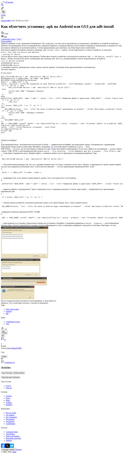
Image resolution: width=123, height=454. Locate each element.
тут (52, 147)
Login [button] (3, 15)
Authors (9, 402)
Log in (8, 386)
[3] (24, 285)
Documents (10, 419)
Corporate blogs (12, 432)
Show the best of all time (10, 377)
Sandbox (9, 405)
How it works (11, 413)
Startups (9, 440)
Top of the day (7, 373)
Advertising (10, 434)
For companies (11, 417)
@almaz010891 (16, 348)
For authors (10, 415)
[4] (17, 299)
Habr (14, 452)
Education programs (13, 438)
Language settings (8, 450)
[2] (20, 276)
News (8, 398)
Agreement (10, 421)
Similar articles (19, 373)
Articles (9, 396)
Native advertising (13, 436)
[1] (24, 257)
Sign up (9, 388)
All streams (9, 2)
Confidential (10, 424)
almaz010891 (6, 21)
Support (19, 449)
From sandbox (6, 41)
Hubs (8, 400)
